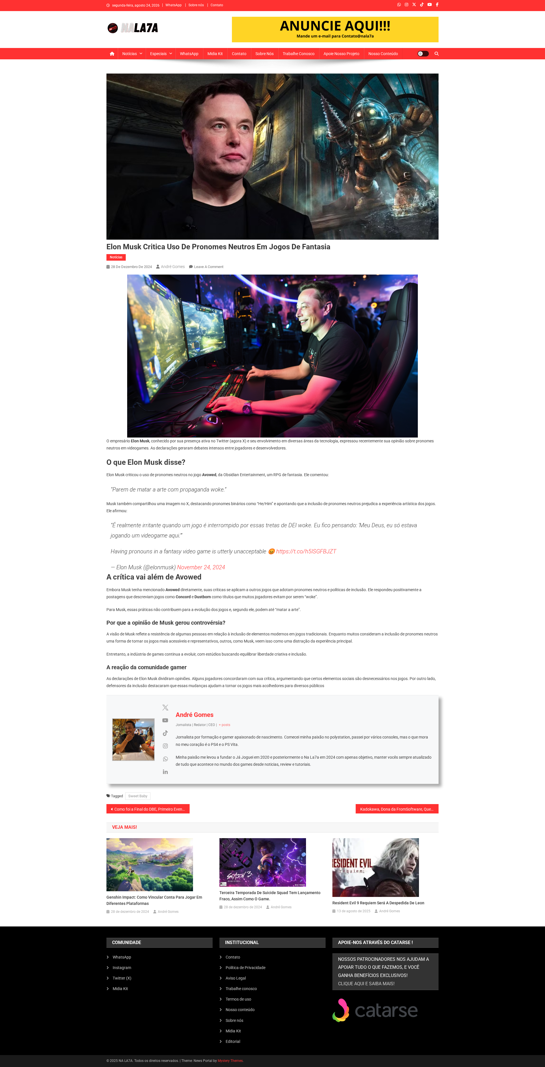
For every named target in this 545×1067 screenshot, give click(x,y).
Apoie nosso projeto (341, 53)
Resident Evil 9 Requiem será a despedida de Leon (378, 903)
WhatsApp (173, 5)
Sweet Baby (137, 796)
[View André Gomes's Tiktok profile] (165, 733)
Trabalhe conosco (299, 53)
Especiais (158, 53)
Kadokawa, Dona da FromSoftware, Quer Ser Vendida (399, 809)
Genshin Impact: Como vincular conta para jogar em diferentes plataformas (154, 900)
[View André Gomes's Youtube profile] (165, 720)
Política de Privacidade (245, 967)
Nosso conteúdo (383, 53)
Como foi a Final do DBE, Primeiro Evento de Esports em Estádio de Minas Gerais (152, 809)
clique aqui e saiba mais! (366, 983)
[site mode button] (423, 54)
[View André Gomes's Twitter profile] (165, 707)
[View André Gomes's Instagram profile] (165, 746)
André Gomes (173, 266)
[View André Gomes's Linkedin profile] (165, 772)
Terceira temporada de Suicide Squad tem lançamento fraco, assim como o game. (269, 895)
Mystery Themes (230, 1061)
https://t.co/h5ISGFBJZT (306, 551)
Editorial (233, 1041)
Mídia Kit (233, 1031)
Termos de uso (238, 999)
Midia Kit (215, 53)
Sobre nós (196, 5)
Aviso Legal (236, 978)
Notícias (129, 53)
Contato (217, 5)
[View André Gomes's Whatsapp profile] (165, 759)
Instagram (122, 967)
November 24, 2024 (201, 567)
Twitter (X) (122, 978)
